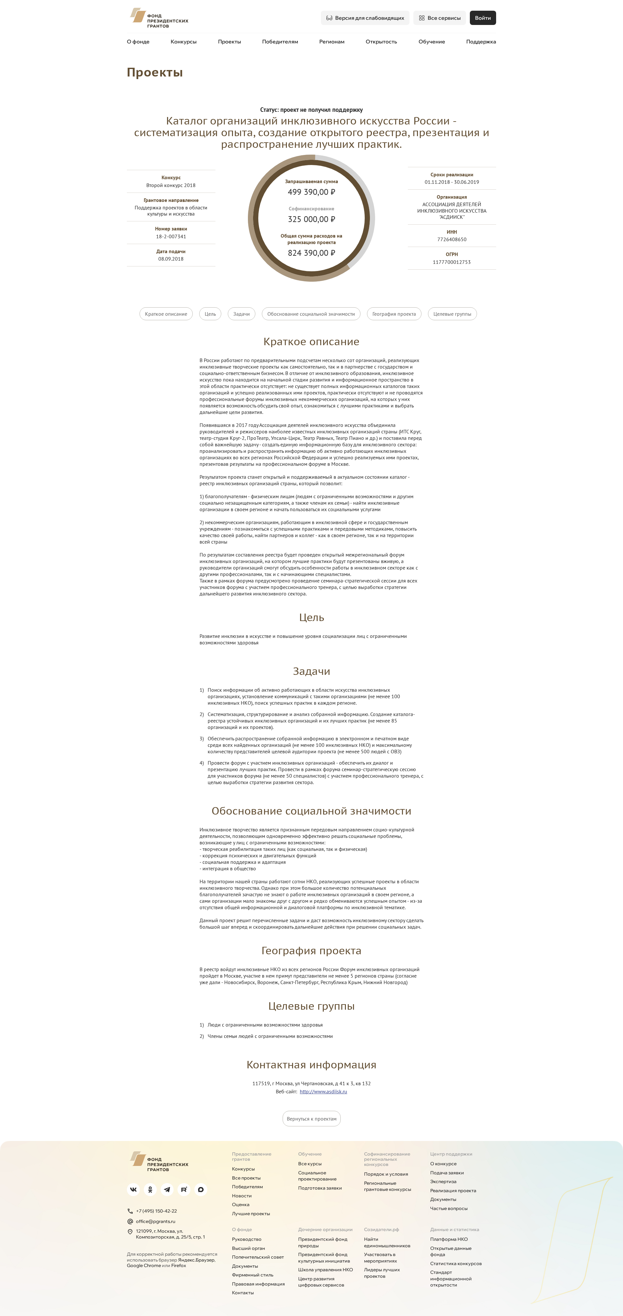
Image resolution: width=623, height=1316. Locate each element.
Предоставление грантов (252, 1156)
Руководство (247, 1239)
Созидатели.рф (381, 1229)
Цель (210, 314)
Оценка (241, 1204)
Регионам (332, 41)
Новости (242, 1196)
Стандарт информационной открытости (451, 1278)
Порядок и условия (386, 1174)
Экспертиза (443, 1181)
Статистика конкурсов (456, 1263)
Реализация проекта (453, 1190)
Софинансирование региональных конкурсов (387, 1159)
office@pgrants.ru (155, 1221)
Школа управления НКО (325, 1270)
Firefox (178, 1265)
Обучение (432, 41)
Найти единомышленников (387, 1242)
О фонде (138, 41)
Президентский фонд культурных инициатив (324, 1257)
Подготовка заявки (320, 1188)
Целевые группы (452, 314)
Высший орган (248, 1248)
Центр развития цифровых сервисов (321, 1282)
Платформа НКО (449, 1239)
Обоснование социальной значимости (311, 314)
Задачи (241, 314)
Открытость (381, 41)
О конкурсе (443, 1164)
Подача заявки (447, 1173)
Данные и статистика (454, 1229)
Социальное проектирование (317, 1176)
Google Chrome (144, 1265)
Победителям (280, 41)
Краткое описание (166, 314)
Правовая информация (258, 1284)
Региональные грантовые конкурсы (387, 1186)
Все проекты (246, 1178)
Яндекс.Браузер (196, 1260)
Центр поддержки (451, 1154)
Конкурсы (184, 41)
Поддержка (481, 41)
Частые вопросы (449, 1208)
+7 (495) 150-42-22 (156, 1211)
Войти (483, 18)
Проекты (229, 41)
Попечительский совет (258, 1257)
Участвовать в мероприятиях (380, 1257)
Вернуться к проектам (311, 1118)
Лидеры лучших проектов (382, 1273)
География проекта (394, 314)
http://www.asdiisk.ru (323, 1091)
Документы (443, 1199)
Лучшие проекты (251, 1213)
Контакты (243, 1293)
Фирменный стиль (252, 1275)
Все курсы (310, 1164)
